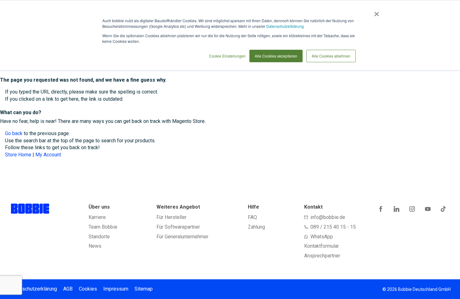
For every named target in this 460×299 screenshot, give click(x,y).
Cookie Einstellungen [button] (227, 55)
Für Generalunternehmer (182, 237)
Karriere (97, 217)
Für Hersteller (171, 217)
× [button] (375, 12)
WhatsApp (321, 237)
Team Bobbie (103, 227)
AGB (68, 289)
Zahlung (256, 227)
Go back (14, 133)
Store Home (18, 155)
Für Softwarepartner (178, 227)
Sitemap (144, 289)
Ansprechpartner (322, 256)
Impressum (115, 289)
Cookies (88, 289)
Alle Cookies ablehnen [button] (331, 55)
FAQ (252, 217)
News (95, 246)
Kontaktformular (321, 246)
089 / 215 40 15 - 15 (333, 227)
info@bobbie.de (327, 217)
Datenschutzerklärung (285, 26)
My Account (48, 155)
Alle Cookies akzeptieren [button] (276, 55)
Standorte (99, 237)
